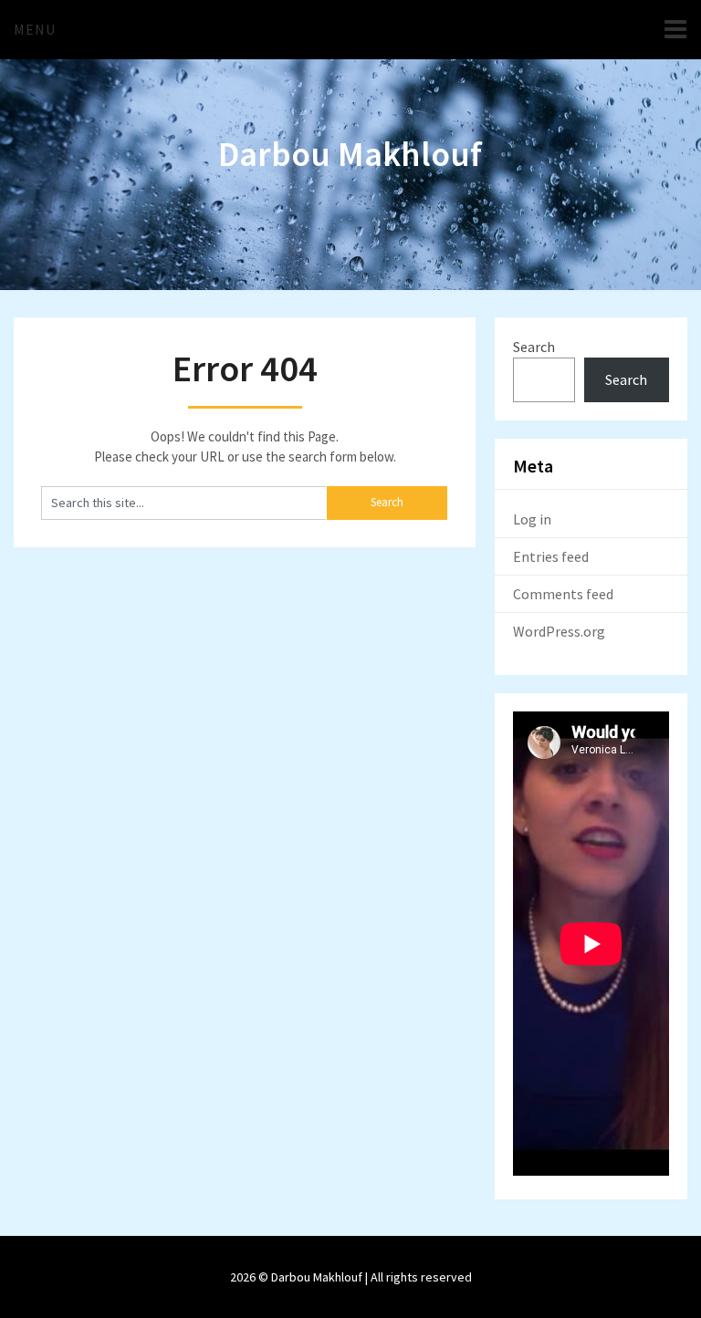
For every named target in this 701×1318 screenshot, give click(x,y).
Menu (35, 29)
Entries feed (551, 556)
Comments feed (563, 594)
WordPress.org (559, 631)
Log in (532, 519)
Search (534, 346)
